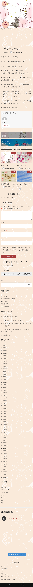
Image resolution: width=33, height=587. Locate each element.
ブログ (3, 571)
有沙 (24, 52)
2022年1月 (4, 474)
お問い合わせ (4, 574)
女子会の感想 (5, 317)
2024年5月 (4, 403)
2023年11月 (4, 419)
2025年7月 (4, 366)
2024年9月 (4, 393)
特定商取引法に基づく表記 (8, 579)
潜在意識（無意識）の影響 (8, 299)
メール (4, 231)
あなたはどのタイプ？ (7, 306)
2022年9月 (4, 453)
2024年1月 (4, 414)
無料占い (3, 503)
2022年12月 (4, 445)
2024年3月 (4, 408)
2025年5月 (4, 371)
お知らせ (3, 487)
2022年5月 (4, 464)
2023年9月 (4, 424)
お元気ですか (4, 304)
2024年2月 (4, 411)
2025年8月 (4, 363)
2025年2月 (4, 379)
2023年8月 (4, 427)
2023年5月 (4, 432)
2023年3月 (4, 437)
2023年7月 (4, 429)
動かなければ (4, 301)
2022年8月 (4, 456)
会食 (2, 335)
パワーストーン (5, 490)
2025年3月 (4, 377)
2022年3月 (4, 469)
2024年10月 (4, 390)
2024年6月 (4, 400)
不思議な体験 (4, 492)
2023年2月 (4, 440)
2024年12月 (4, 385)
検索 (2, 281)
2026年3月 (4, 350)
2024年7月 (4, 398)
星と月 (18, 52)
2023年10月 (4, 422)
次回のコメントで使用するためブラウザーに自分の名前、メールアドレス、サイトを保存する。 (17, 250)
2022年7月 (4, 458)
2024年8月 (4, 395)
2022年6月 (4, 461)
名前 (3, 222)
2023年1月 (4, 443)
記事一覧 (6, 126)
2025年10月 (4, 358)
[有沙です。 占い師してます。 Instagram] (16, 537)
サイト (3, 239)
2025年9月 (4, 361)
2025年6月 (4, 369)
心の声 (3, 495)
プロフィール (4, 566)
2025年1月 (4, 382)
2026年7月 (4, 348)
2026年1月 (4, 353)
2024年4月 (4, 406)
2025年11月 (4, 355)
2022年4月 (4, 466)
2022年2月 (4, 472)
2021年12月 (4, 477)
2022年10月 (4, 451)
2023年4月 (4, 435)
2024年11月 (4, 387)
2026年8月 (4, 345)
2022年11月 (4, 448)
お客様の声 (4, 569)
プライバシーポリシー (7, 576)
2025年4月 (4, 374)
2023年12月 (4, 416)
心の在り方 (4, 296)
